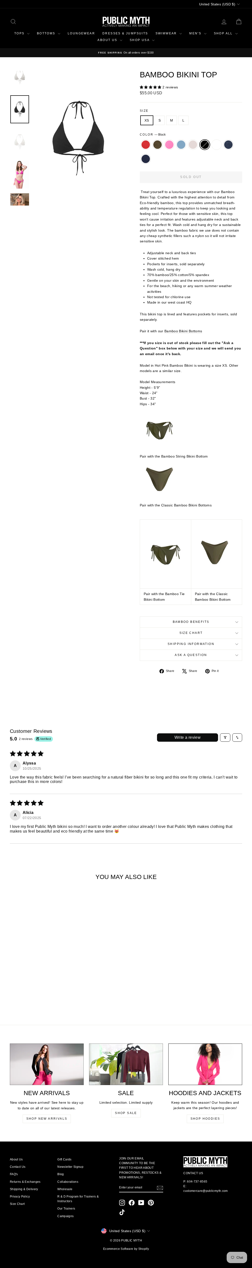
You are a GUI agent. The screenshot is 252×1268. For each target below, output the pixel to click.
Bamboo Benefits (191, 622)
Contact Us (18, 1167)
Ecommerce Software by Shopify (126, 1249)
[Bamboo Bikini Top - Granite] (60, 990)
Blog (60, 1174)
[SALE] (126, 1064)
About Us (16, 1159)
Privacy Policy (20, 1196)
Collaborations (67, 1182)
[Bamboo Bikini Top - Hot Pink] (27, 990)
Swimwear (167, 33)
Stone (193, 145)
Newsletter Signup (70, 1167)
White (216, 145)
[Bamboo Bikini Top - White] (53, 990)
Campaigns (65, 1216)
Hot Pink (169, 145)
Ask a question (191, 655)
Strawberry (146, 145)
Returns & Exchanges (25, 1182)
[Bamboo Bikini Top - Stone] (40, 990)
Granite (228, 145)
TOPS (20, 33)
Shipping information (191, 644)
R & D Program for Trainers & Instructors (78, 1199)
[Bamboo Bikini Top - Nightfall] (36, 995)
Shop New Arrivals (46, 1118)
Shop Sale (126, 1113)
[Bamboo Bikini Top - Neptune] (33, 990)
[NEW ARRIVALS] (47, 1064)
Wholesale (64, 1189)
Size (144, 110)
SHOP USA (140, 40)
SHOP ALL (224, 33)
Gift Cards (64, 1159)
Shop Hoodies (205, 1118)
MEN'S (196, 33)
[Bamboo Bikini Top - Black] (47, 990)
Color (153, 134)
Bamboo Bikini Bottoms (183, 331)
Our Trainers (66, 1208)
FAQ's (14, 1174)
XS (146, 120)
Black (205, 145)
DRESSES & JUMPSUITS (125, 33)
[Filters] (225, 737)
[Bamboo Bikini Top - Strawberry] (13, 990)
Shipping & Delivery (24, 1189)
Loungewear (81, 33)
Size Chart (191, 633)
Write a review (187, 737)
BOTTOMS (47, 33)
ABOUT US (108, 40)
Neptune (181, 145)
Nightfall (146, 159)
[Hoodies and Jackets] (205, 1064)
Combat (157, 145)
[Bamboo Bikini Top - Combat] (20, 990)
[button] (151, 87)
